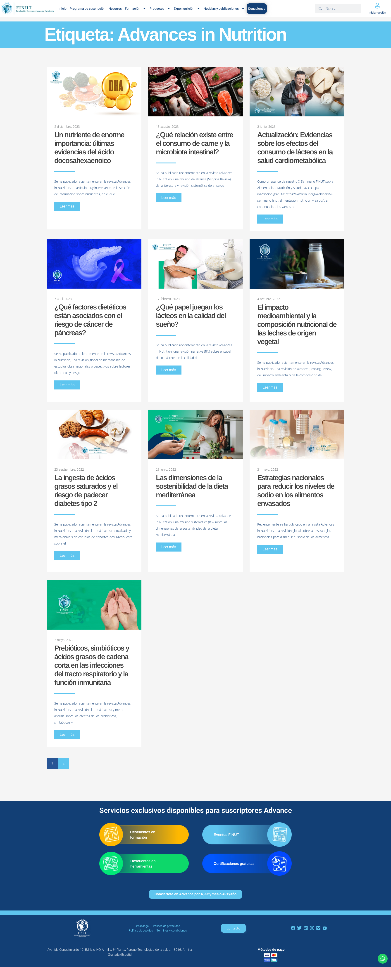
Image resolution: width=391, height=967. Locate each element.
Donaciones (256, 8)
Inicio (63, 8)
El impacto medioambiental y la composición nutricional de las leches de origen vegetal (296, 324)
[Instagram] (312, 928)
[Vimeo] (318, 928)
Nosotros (115, 8)
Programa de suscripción (87, 8)
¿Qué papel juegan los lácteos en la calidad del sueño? (191, 315)
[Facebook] (293, 928)
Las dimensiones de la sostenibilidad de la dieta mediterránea (192, 486)
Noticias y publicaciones (221, 8)
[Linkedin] (306, 928)
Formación (132, 8)
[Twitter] (299, 928)
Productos (157, 8)
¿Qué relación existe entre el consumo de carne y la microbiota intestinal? (194, 143)
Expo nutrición (184, 8)
